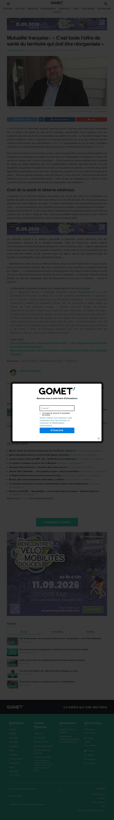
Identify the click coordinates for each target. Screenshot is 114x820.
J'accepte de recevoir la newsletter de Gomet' (56, 414)
